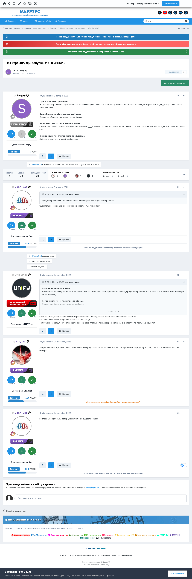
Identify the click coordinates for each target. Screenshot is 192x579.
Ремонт (32, 73)
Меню (25, 21)
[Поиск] (186, 21)
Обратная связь (108, 555)
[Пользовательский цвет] (19, 4)
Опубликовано (53, 96)
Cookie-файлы (125, 555)
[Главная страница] (4, 3)
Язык (62, 555)
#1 (178, 96)
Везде (177, 21)
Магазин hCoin (44, 21)
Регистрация (170, 3)
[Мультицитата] (51, 156)
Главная (12, 21)
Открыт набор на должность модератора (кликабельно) (96, 52)
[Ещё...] (184, 95)
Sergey (23, 70)
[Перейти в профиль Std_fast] (77, 176)
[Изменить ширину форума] (35, 4)
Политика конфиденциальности (84, 555)
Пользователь (104, 538)
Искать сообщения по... (175, 83)
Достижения (21, 145)
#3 (178, 275)
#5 (178, 413)
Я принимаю (178, 573)
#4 (178, 342)
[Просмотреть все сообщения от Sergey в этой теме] (42, 156)
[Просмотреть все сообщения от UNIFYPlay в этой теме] (42, 331)
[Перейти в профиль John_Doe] (53, 176)
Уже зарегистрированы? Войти (142, 4)
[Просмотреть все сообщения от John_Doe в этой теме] (42, 239)
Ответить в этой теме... (31, 498)
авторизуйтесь (93, 487)
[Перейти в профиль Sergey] (8, 72)
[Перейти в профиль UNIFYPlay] (88, 176)
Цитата (65, 156)
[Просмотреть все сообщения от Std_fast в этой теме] (42, 394)
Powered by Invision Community (96, 565)
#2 (178, 187)
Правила (62, 21)
